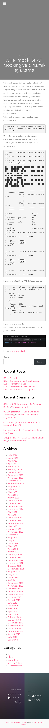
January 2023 (14, 529)
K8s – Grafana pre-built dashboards (21, 381)
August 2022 (14, 537)
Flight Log (8, 433)
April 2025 (13, 495)
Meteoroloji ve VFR (12, 425)
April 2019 (12, 611)
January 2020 (14, 588)
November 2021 (15, 563)
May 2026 (12, 461)
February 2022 (15, 554)
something (13, 660)
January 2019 (14, 620)
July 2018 (12, 637)
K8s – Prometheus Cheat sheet (19, 386)
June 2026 (13, 458)
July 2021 (12, 574)
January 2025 (14, 503)
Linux (10, 657)
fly (9, 654)
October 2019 (14, 597)
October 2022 (14, 534)
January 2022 (14, 557)
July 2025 (12, 489)
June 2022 (13, 543)
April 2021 (12, 580)
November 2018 (15, 625)
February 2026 (15, 469)
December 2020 (15, 583)
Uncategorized (18, 351)
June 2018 (13, 640)
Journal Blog (38, 722)
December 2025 (15, 475)
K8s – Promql (10, 378)
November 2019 (15, 594)
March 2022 (13, 552)
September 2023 (16, 523)
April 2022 (13, 549)
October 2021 (14, 566)
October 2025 (14, 481)
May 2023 (12, 526)
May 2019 (12, 608)
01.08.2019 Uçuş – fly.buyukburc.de (20, 422)
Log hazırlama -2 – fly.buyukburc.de (21, 430)
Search (6, 357)
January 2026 (14, 472)
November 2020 (15, 586)
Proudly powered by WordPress (16, 722)
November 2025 (15, 478)
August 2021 (14, 571)
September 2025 (16, 483)
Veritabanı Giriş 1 (19, 407)
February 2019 (15, 617)
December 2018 (15, 623)
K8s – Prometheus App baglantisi (19, 389)
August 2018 (14, 634)
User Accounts (18, 440)
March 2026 (13, 466)
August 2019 (14, 600)
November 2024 (15, 509)
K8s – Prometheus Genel (15, 384)
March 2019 (13, 614)
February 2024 (15, 517)
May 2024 (12, 512)
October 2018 (14, 628)
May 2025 (12, 492)
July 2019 (12, 603)
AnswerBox (24, 724)
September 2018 (16, 631)
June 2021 (13, 577)
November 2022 (15, 532)
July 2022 (12, 540)
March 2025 (13, 498)
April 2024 (13, 515)
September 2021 (16, 569)
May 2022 (12, 546)
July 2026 (12, 455)
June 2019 (13, 605)
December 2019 (15, 591)
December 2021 (15, 560)
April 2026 (13, 463)
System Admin (15, 663)
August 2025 (14, 486)
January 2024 (14, 520)
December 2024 (15, 506)
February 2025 (15, 500)
